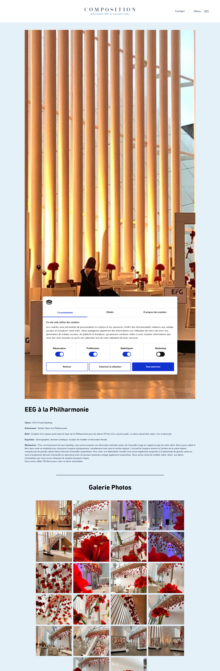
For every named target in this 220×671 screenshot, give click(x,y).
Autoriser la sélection (110, 366)
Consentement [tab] (65, 312)
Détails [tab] (110, 312)
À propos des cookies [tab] (154, 312)
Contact (180, 11)
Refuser (67, 366)
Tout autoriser (153, 366)
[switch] (93, 354)
